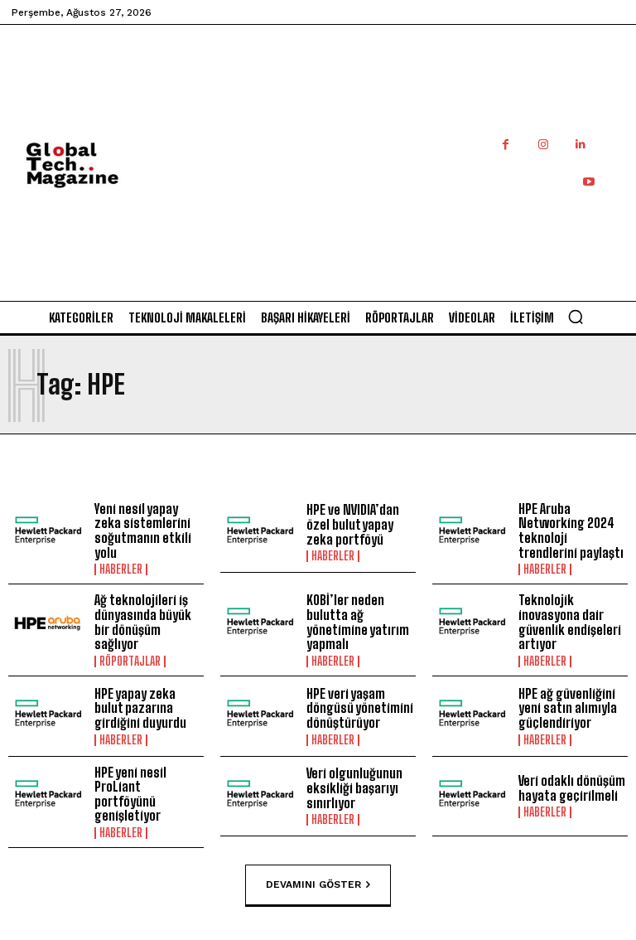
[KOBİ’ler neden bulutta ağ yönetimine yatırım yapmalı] (259, 624)
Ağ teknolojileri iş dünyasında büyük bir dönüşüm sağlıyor (142, 622)
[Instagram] (542, 144)
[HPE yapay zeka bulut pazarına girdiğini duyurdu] (47, 716)
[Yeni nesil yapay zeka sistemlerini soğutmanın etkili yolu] (47, 532)
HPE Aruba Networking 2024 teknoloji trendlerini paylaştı (571, 530)
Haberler (120, 569)
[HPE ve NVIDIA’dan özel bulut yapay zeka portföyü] (259, 532)
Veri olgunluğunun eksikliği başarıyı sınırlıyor (354, 787)
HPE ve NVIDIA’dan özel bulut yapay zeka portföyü (352, 523)
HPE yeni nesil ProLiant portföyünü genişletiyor (130, 794)
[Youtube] (588, 181)
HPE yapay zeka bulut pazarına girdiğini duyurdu (140, 708)
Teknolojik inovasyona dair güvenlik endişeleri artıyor (569, 622)
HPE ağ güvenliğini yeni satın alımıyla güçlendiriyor (567, 708)
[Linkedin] (580, 144)
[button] (575, 316)
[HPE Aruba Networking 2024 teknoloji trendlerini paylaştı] (471, 532)
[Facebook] (505, 144)
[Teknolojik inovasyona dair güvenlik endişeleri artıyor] (471, 624)
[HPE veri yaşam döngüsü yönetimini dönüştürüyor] (259, 716)
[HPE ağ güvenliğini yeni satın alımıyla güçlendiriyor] (471, 716)
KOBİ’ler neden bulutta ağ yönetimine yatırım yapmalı (357, 622)
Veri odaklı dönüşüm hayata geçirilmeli (571, 788)
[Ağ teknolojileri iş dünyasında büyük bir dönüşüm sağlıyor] (47, 624)
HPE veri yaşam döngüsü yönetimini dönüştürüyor (359, 708)
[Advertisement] (399, 181)
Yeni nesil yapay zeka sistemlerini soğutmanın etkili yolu (142, 530)
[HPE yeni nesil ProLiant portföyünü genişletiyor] (47, 796)
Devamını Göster (313, 884)
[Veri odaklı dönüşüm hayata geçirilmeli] (471, 796)
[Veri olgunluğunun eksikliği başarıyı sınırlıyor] (259, 796)
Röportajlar (130, 661)
